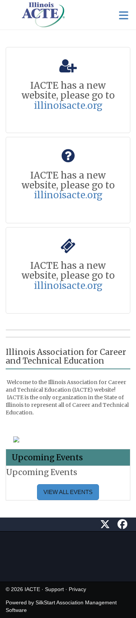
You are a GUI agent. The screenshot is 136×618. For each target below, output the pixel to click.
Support (54, 589)
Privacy (77, 589)
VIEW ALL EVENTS (68, 492)
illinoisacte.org (68, 105)
